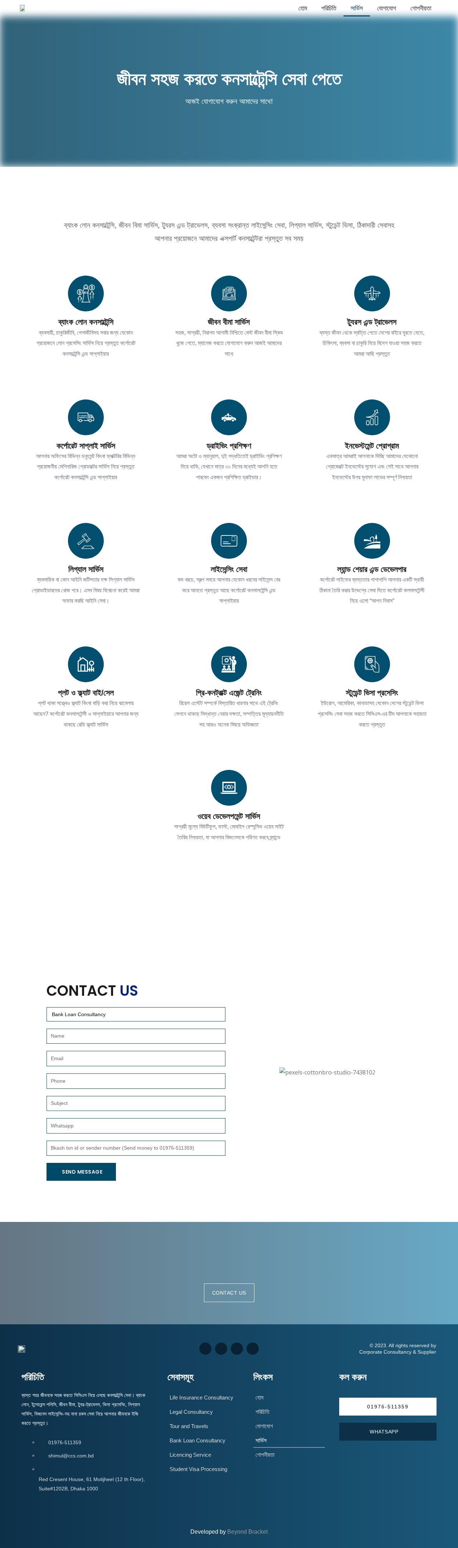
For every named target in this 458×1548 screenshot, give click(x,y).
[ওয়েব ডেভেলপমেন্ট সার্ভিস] (229, 788)
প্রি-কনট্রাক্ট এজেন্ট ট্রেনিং (229, 692)
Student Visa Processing (198, 1469)
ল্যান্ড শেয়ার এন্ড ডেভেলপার (371, 569)
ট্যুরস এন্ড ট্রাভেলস (371, 321)
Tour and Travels (189, 1426)
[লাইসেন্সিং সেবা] (229, 541)
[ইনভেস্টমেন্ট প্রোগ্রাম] (372, 417)
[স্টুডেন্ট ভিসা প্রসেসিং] (372, 664)
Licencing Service (190, 1455)
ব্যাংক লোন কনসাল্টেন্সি (85, 321)
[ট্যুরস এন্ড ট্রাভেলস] (372, 293)
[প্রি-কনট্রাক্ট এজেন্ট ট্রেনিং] (229, 664)
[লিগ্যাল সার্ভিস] (86, 541)
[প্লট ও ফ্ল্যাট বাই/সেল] (86, 664)
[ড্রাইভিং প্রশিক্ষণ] (229, 417)
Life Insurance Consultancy (201, 1397)
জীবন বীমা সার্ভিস (229, 321)
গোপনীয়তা (420, 8)
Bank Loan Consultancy (197, 1440)
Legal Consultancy (191, 1412)
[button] (387, 1407)
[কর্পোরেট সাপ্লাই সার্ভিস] (86, 417)
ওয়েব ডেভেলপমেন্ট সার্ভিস (229, 816)
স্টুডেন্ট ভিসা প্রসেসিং (372, 692)
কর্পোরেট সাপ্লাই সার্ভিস (86, 445)
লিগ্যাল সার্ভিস (85, 569)
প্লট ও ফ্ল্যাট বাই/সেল (86, 692)
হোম (302, 8)
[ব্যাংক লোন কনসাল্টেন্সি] (86, 293)
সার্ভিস (357, 8)
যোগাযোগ (386, 8)
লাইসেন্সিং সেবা (229, 569)
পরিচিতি (328, 8)
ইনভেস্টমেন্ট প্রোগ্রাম (372, 445)
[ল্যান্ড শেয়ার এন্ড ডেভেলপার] (372, 541)
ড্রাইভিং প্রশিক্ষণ (229, 445)
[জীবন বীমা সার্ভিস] (229, 293)
